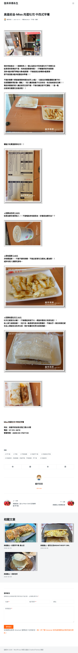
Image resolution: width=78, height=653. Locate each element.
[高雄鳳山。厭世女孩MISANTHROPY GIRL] (57, 532)
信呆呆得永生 (11, 3)
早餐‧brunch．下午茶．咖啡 (30, 19)
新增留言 (8, 608)
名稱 (7, 602)
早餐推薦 (24, 454)
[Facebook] (12, 466)
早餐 (15, 454)
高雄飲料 (43, 458)
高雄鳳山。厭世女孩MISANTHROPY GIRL (55, 545)
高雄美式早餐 (46, 454)
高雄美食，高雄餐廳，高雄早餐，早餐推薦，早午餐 (21, 458)
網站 (54, 602)
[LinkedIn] (65, 466)
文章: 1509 (39, 488)
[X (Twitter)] (30, 466)
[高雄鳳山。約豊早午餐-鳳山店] (21, 532)
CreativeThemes (34, 650)
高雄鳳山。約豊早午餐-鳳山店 (14, 545)
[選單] (73, 3)
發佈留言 (9, 627)
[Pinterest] (48, 466)
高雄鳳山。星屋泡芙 (11, 574)
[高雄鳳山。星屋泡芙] (21, 561)
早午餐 (7, 454)
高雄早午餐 (34, 454)
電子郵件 (32, 602)
